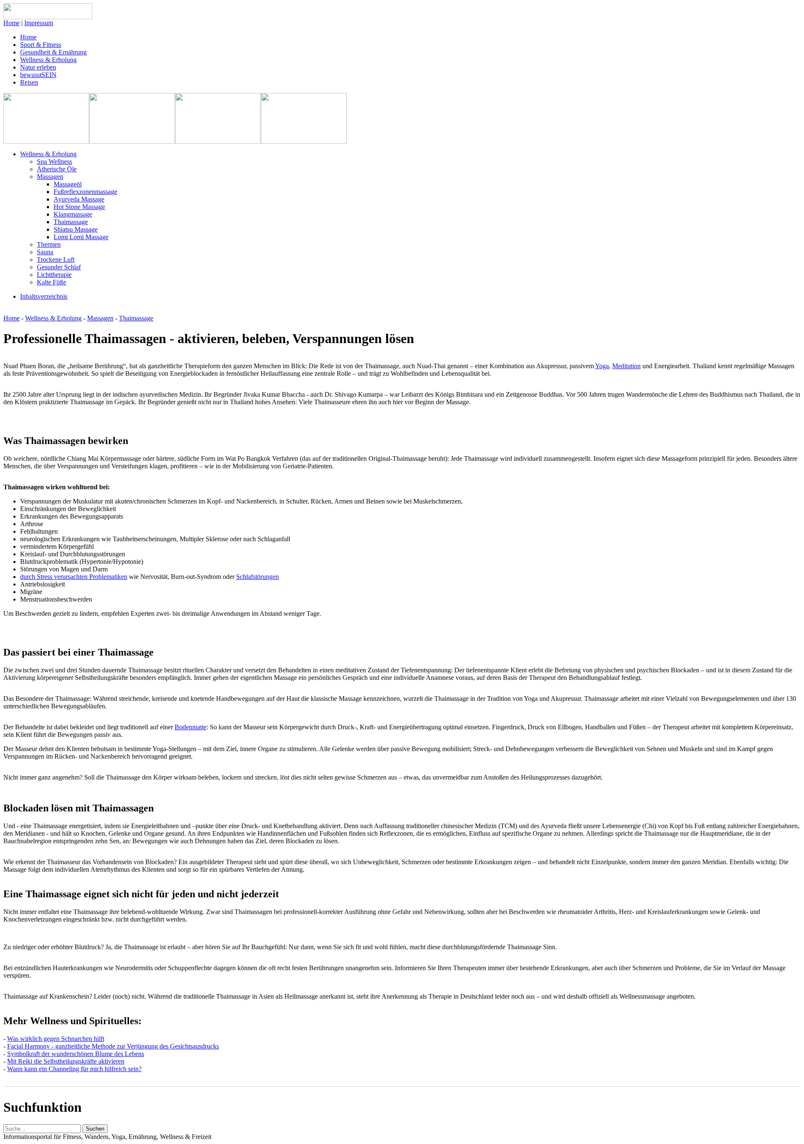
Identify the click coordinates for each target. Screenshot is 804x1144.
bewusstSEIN (38, 74)
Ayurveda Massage (79, 199)
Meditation (626, 365)
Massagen (50, 176)
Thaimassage (71, 221)
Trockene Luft (56, 259)
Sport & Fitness (40, 44)
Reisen (29, 82)
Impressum (38, 22)
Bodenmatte (190, 727)
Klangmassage (73, 214)
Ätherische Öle (57, 169)
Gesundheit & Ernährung (53, 52)
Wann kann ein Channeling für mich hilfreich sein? (74, 1068)
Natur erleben (38, 67)
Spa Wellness (54, 161)
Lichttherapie (54, 274)
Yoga (602, 365)
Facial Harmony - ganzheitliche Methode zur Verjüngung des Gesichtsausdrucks (113, 1046)
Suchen (95, 1129)
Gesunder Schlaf (59, 267)
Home (11, 22)
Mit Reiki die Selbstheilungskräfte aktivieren (65, 1061)
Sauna (45, 252)
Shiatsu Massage (76, 229)
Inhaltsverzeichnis (43, 296)
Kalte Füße (51, 282)
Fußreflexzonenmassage (85, 191)
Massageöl (68, 184)
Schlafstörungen (257, 576)
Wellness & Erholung (48, 59)
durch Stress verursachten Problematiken (73, 576)
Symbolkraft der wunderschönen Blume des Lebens (75, 1053)
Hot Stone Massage (79, 206)
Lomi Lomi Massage (81, 236)
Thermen (49, 244)
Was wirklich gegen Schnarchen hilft (55, 1038)
